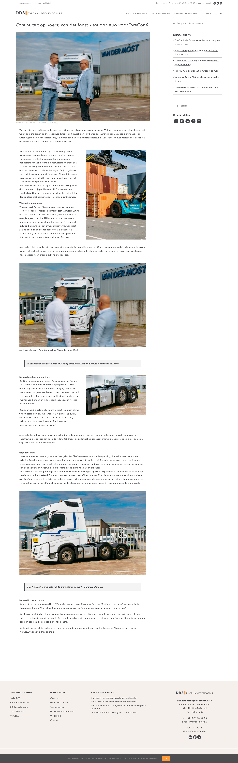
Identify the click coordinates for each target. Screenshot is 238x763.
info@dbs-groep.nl (198, 721)
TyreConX (41, 130)
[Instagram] (221, 3)
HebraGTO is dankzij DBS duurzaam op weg (197, 70)
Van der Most (25, 130)
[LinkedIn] (214, 3)
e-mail (208, 3)
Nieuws (55, 123)
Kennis (49, 123)
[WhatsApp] (193, 121)
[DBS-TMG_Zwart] (39, 11)
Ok (166, 758)
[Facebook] (218, 3)
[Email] (199, 121)
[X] (182, 121)
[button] (216, 13)
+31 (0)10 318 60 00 (186, 3)
